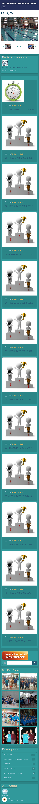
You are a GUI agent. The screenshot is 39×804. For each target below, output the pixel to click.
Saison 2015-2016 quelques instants (19, 759)
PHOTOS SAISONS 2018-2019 (19, 773)
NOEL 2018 (19, 778)
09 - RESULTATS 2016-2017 (18, 544)
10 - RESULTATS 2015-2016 (18, 593)
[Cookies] (4, 799)
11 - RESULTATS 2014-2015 (18, 641)
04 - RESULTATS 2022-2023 (19, 303)
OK (35, 663)
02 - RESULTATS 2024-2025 (19, 206)
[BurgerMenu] (4, 7)
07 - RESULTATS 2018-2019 (18, 448)
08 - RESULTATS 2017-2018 (18, 496)
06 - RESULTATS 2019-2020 (18, 399)
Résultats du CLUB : (17, 105)
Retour (19, 46)
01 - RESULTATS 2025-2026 (18, 158)
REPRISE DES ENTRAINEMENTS (14, 68)
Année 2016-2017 (19, 768)
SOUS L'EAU (19, 754)
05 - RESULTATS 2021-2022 (18, 351)
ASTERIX (19, 764)
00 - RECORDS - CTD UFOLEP (19, 109)
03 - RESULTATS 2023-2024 (19, 254)
